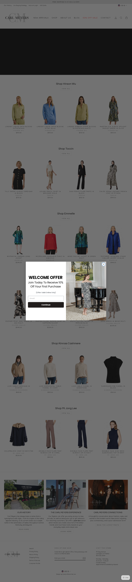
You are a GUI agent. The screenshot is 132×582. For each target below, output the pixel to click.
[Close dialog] (103, 264)
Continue (45, 304)
